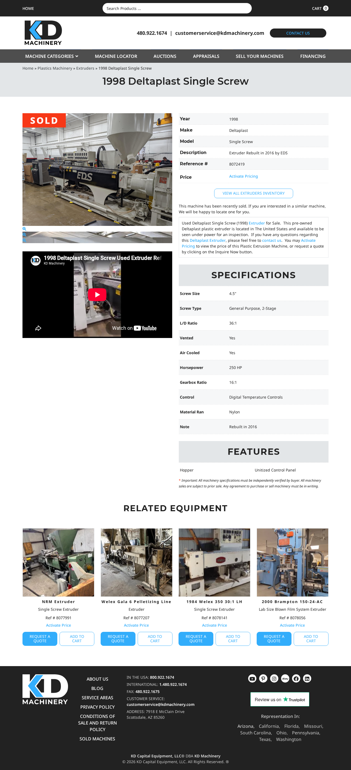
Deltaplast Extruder (208, 240)
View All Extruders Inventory (254, 193)
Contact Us (298, 33)
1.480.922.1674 (173, 684)
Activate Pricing (243, 176)
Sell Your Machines (260, 56)
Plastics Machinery (55, 68)
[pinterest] (274, 678)
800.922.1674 (162, 677)
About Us (97, 679)
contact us (271, 240)
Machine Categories (49, 56)
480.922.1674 (152, 33)
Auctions (165, 56)
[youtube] (252, 678)
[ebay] (296, 678)
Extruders (85, 68)
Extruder (257, 223)
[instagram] (285, 678)
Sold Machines (97, 739)
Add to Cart (77, 639)
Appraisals (206, 56)
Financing (313, 56)
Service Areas (97, 698)
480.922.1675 (147, 691)
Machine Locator (116, 56)
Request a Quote (40, 639)
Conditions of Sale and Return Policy (97, 722)
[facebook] (307, 678)
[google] (263, 678)
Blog (97, 688)
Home (27, 68)
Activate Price (58, 625)
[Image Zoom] (24, 228)
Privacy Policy (97, 707)
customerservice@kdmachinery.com (219, 33)
